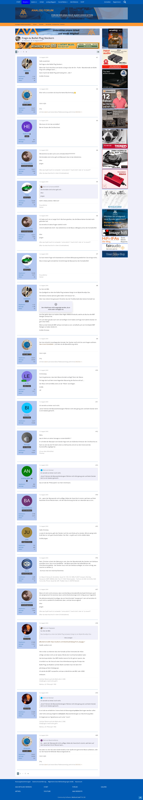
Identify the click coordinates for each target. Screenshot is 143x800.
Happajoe (27, 41)
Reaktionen (22, 76)
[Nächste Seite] (26, 52)
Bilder (20, 80)
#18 (97, 623)
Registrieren (117, 2)
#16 (97, 558)
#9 (97, 339)
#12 (97, 431)
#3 (97, 120)
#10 (97, 370)
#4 (97, 150)
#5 (97, 182)
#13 (97, 465)
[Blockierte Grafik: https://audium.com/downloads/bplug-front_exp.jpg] (61, 642)
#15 (97, 526)
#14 (97, 495)
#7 (97, 254)
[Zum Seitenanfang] (140, 797)
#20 (97, 735)
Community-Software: (71, 797)
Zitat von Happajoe (49, 628)
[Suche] (125, 2)
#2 (97, 89)
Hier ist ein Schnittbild (46, 344)
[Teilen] (98, 52)
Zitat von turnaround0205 (51, 187)
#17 (97, 589)
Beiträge (21, 78)
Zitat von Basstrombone (50, 740)
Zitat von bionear (48, 470)
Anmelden (107, 2)
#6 (97, 216)
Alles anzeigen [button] (68, 638)
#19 (97, 693)
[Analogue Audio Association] (71, 13)
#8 (97, 285)
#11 (97, 402)
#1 (97, 57)
